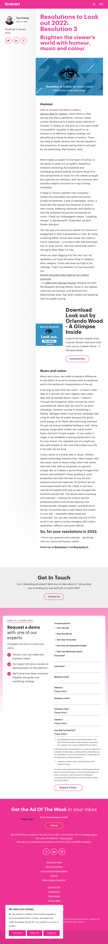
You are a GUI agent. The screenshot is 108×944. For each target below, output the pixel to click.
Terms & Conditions (54, 867)
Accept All (51, 933)
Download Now (77, 359)
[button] (94, 4)
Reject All (35, 933)
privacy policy (90, 835)
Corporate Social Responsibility (54, 871)
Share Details (54, 896)
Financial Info (54, 892)
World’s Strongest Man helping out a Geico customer (64, 277)
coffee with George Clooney (60, 283)
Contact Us (54, 597)
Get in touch (66, 838)
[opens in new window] (46, 851)
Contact (54, 876)
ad (46, 250)
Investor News (54, 901)
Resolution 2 (81, 547)
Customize (17, 933)
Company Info (54, 887)
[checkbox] (77, 640)
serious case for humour (54, 114)
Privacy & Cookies (54, 862)
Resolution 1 (61, 547)
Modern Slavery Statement (54, 880)
